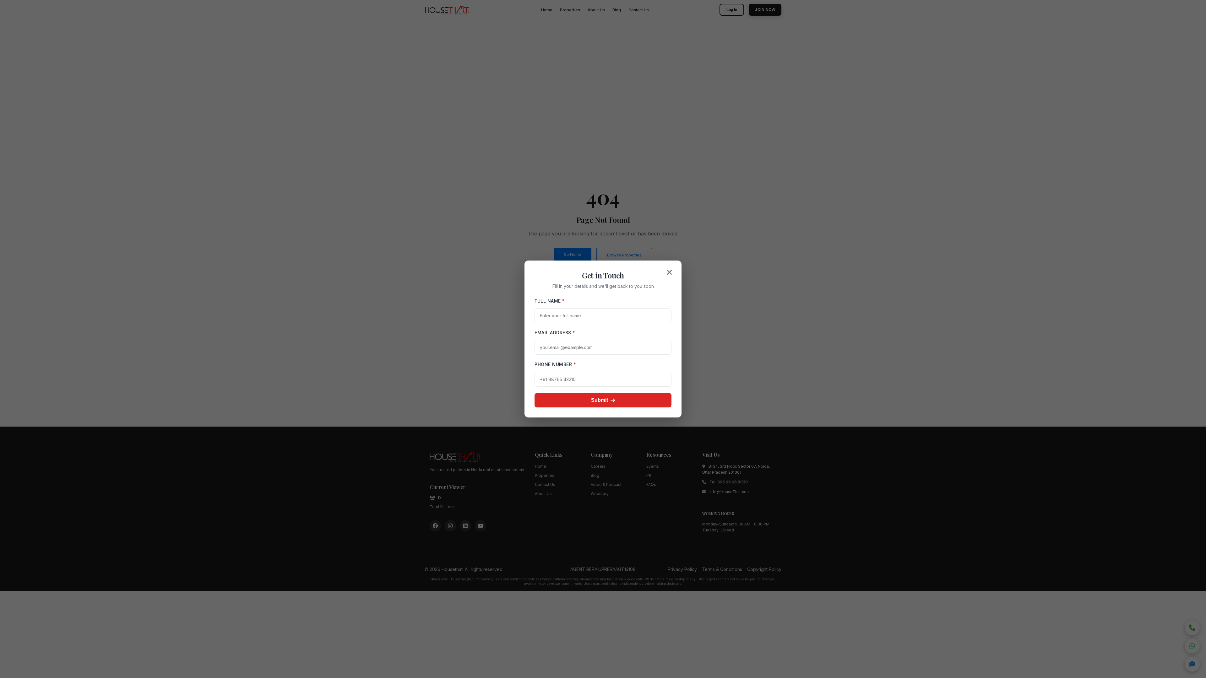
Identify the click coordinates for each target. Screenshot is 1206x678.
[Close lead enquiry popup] (669, 272)
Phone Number (555, 364)
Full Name (550, 301)
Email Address (555, 332)
